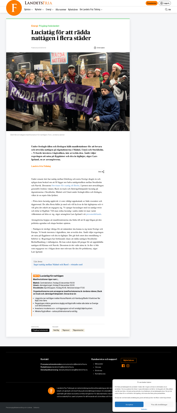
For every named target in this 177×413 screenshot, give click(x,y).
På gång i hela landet (40, 330)
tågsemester (78, 330)
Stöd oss (98, 370)
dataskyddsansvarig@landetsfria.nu (73, 370)
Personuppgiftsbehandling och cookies (19, 407)
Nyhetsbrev (73, 9)
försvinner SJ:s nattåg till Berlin (65, 185)
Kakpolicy (144, 409)
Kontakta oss (100, 374)
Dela (99, 172)
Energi (34, 26)
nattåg (56, 330)
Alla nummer (61, 9)
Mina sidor (99, 364)
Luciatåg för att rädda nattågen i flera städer (61, 35)
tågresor (65, 330)
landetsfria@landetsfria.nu (63, 367)
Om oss (98, 367)
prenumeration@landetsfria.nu (74, 364)
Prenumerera (151, 3)
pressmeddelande (93, 214)
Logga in (166, 3)
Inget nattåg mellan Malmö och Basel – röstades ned (58, 264)
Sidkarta (36, 407)
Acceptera (129, 404)
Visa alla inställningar (159, 404)
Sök (169, 9)
